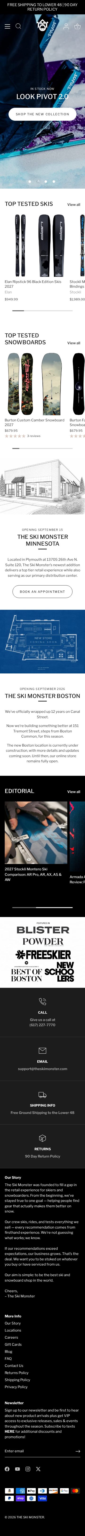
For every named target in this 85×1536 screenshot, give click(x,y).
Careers (11, 1337)
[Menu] (7, 26)
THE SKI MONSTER (30, 1517)
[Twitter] (38, 1469)
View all (73, 205)
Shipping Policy (17, 1380)
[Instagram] (28, 1469)
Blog (8, 1351)
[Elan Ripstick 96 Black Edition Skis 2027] (36, 245)
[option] (42, 94)
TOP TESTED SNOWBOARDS (25, 339)
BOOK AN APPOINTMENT (42, 592)
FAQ (8, 1359)
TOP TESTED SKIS (29, 203)
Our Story (13, 1323)
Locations (13, 1330)
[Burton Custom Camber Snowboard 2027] (36, 384)
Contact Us (14, 1366)
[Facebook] (7, 1469)
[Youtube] (17, 1469)
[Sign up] (78, 1451)
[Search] (18, 27)
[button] (29, 181)
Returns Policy (17, 1373)
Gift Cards (13, 1344)
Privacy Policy (16, 1387)
